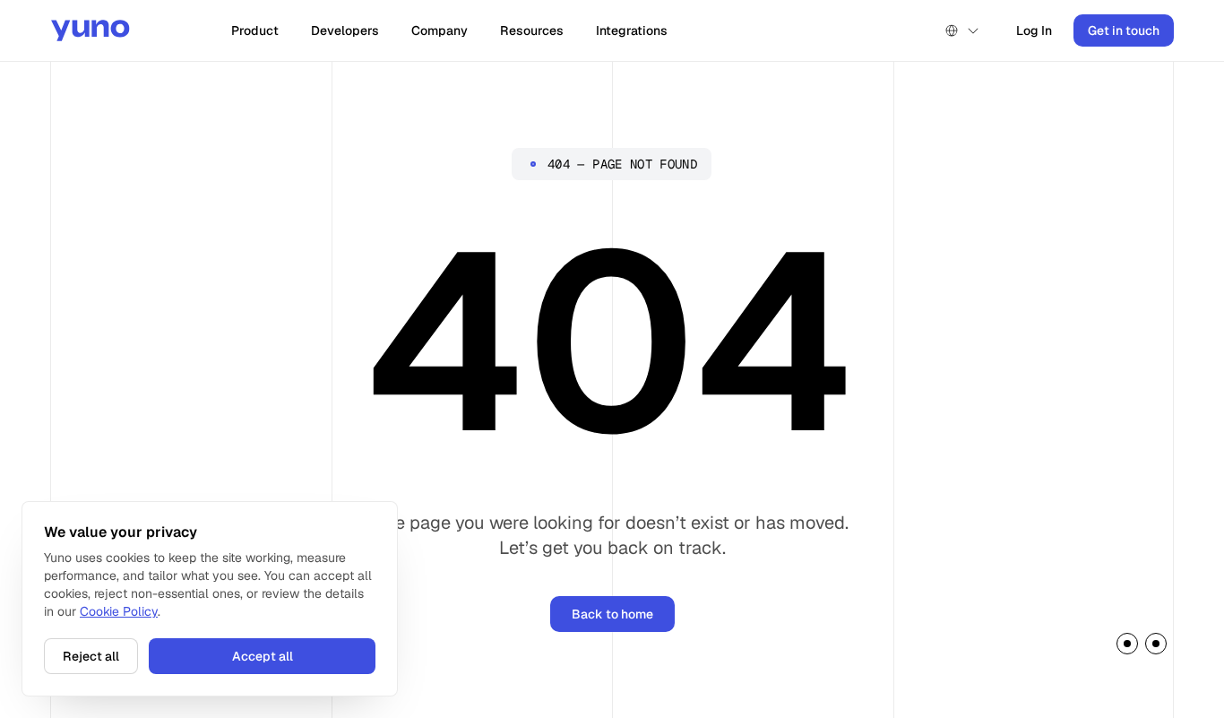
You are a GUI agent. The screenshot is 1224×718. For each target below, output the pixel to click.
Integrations (632, 30)
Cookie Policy (119, 611)
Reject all (91, 656)
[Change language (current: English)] (962, 30)
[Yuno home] (90, 30)
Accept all (262, 656)
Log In (1034, 30)
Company (439, 30)
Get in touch (1123, 30)
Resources (532, 30)
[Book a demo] (1141, 647)
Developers (345, 30)
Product (255, 30)
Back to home (612, 614)
